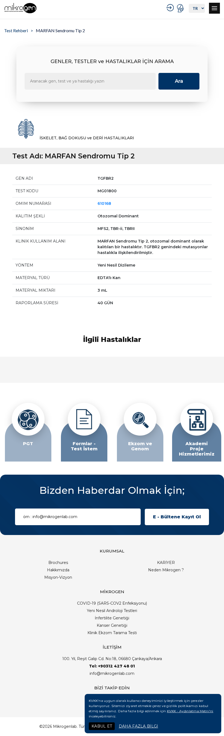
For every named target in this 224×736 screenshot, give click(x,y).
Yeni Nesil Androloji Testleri (112, 610)
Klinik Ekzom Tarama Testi (112, 632)
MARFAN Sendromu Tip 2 (60, 30)
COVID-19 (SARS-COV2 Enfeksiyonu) (112, 603)
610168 (104, 203)
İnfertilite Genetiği (112, 618)
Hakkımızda (58, 569)
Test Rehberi (16, 30)
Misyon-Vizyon (58, 577)
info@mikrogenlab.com (112, 673)
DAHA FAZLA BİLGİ (138, 726)
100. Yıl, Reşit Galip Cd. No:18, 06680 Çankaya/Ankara (112, 658)
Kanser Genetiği (112, 625)
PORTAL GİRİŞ (181, 8)
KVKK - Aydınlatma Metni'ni (190, 711)
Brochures (58, 562)
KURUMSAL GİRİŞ (171, 7)
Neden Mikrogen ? (166, 569)
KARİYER (166, 562)
